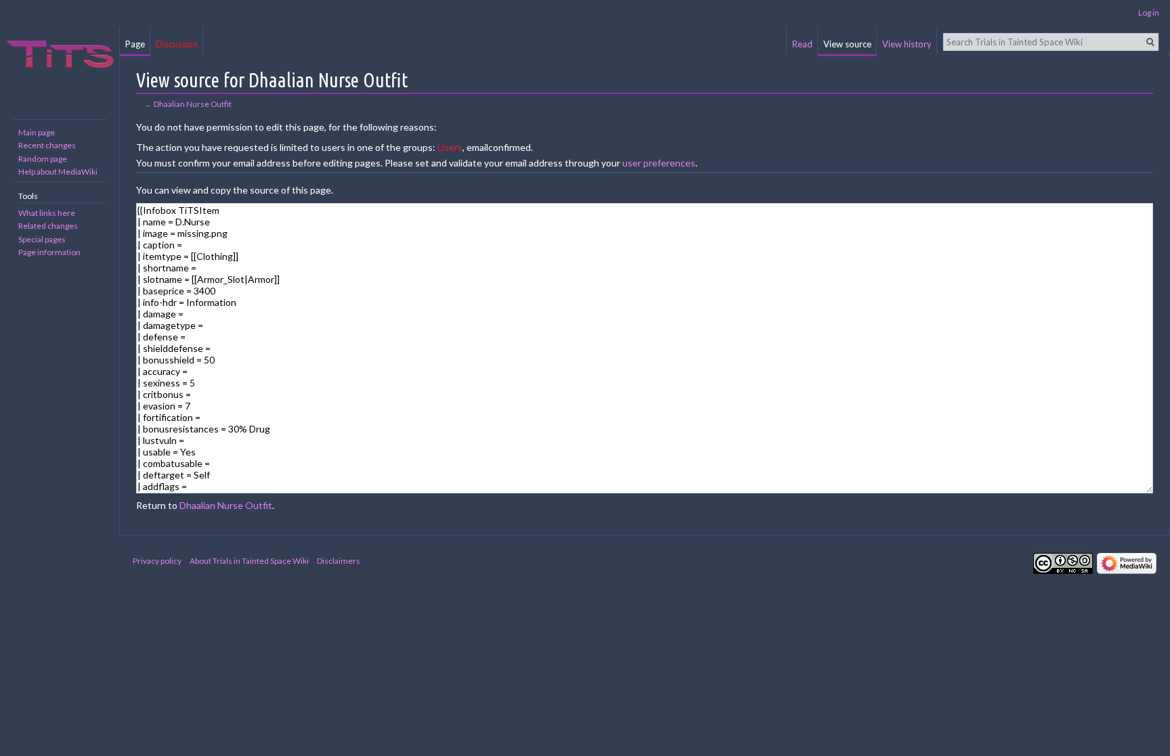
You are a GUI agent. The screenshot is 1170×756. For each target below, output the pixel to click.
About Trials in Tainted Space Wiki (249, 561)
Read (802, 44)
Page (135, 44)
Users (449, 147)
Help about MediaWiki (58, 171)
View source (847, 44)
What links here (46, 213)
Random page (42, 159)
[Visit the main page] (59, 54)
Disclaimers (338, 561)
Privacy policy (157, 561)
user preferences (658, 163)
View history (907, 44)
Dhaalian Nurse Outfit (193, 104)
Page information (49, 252)
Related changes (48, 226)
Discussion (177, 44)
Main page (36, 132)
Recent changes (47, 145)
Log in (1148, 12)
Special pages (42, 239)
